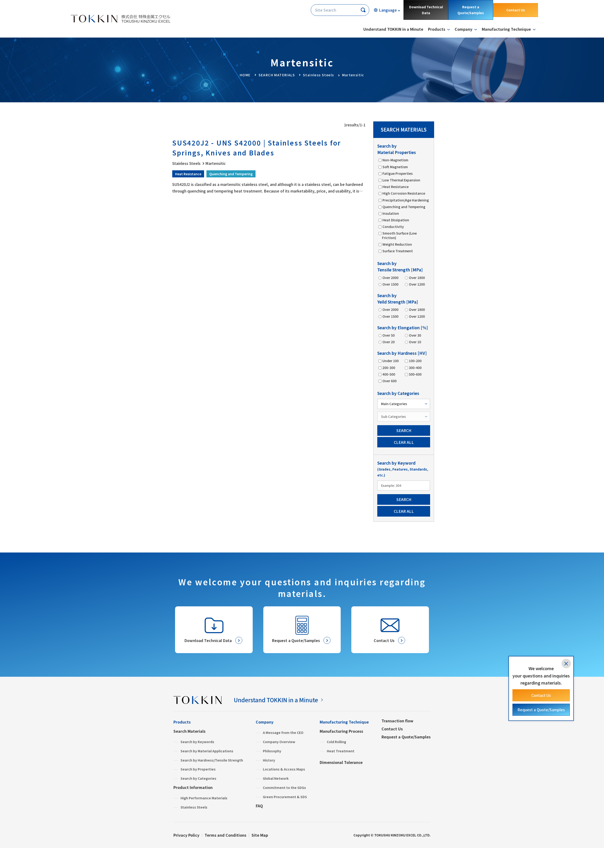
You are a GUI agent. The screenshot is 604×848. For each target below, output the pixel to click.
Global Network (276, 778)
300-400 (415, 367)
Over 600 (389, 381)
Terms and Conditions (225, 835)
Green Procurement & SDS (285, 796)
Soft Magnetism (395, 167)
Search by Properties (198, 769)
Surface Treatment (397, 251)
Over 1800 (417, 277)
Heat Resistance (395, 186)
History (269, 760)
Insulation (390, 213)
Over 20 (388, 342)
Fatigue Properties (397, 173)
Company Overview (279, 741)
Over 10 (415, 342)
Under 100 (390, 361)
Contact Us (515, 10)
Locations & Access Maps (284, 769)
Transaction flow (397, 721)
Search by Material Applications (206, 751)
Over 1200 (417, 284)
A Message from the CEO (283, 732)
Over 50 (388, 335)
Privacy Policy (186, 835)
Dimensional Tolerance (341, 762)
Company (264, 722)
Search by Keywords (197, 741)
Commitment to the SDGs (284, 787)
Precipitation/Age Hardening (405, 200)
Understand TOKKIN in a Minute (393, 29)
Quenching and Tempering (403, 207)
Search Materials (189, 731)
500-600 (415, 374)
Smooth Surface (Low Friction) (399, 235)
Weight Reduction (397, 244)
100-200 (415, 361)
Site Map (260, 835)
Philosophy (272, 751)
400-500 (388, 374)
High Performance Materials (203, 798)
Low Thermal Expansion (401, 180)
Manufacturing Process (341, 731)
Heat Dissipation (395, 220)
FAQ (259, 806)
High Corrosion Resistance (403, 193)
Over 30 (415, 335)
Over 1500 (390, 284)
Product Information (193, 787)
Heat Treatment (340, 751)
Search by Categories (198, 778)
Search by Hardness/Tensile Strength (211, 760)
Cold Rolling (336, 741)
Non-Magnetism (395, 160)
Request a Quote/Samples (470, 9)
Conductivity (393, 226)
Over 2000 (390, 277)
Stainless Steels (193, 807)
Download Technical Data (426, 9)
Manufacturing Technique (344, 722)
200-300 (388, 367)
